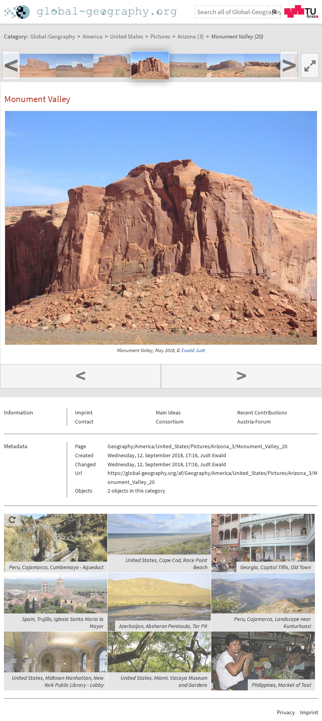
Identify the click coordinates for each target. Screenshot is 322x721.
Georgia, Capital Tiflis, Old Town (275, 567)
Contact (84, 421)
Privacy (286, 712)
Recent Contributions (262, 412)
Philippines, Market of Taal (281, 684)
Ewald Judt (193, 350)
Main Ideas (168, 412)
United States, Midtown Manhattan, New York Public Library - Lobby (58, 681)
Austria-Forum (254, 421)
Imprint (84, 412)
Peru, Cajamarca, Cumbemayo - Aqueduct (56, 567)
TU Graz (301, 11)
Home (91, 12)
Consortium (170, 421)
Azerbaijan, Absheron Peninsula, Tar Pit (163, 626)
